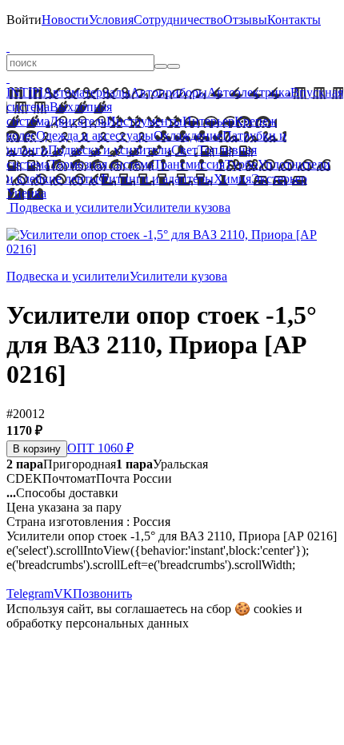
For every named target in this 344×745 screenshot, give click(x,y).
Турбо (241, 164)
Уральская (162, 464)
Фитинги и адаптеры (156, 178)
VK (63, 593)
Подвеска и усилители (109, 150)
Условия (111, 19)
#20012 (25, 413)
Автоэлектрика (248, 92)
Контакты (294, 19)
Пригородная (61, 464)
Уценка (26, 193)
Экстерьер (279, 178)
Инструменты (144, 121)
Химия (232, 178)
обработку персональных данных (97, 623)
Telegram (30, 593)
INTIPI (24, 92)
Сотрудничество (178, 19)
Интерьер (208, 121)
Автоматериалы (86, 92)
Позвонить (102, 593)
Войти (24, 19)
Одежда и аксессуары (95, 135)
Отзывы (245, 19)
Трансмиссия (189, 164)
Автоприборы (168, 92)
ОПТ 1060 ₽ (100, 448)
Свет (184, 150)
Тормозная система (102, 164)
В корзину (37, 449)
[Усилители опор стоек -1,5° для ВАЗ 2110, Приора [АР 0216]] (172, 249)
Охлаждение (188, 135)
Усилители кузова (181, 207)
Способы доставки (62, 493)
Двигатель (78, 121)
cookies (273, 609)
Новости (65, 19)
